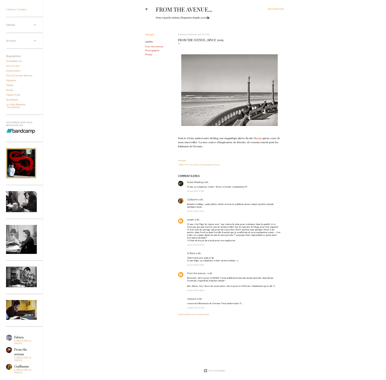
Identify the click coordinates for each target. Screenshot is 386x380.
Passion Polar (13, 95)
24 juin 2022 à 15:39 (195, 265)
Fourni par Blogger (217, 370)
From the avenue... (184, 9)
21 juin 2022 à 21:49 (195, 211)
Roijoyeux (11, 80)
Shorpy (148, 54)
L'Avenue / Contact (16, 9)
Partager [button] (149, 34)
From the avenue (154, 46)
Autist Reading (195, 182)
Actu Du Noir (13, 66)
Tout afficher (13, 107)
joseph (190, 219)
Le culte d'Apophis (15, 104)
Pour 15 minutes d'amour (19, 75)
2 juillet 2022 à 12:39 (195, 308)
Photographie (152, 50)
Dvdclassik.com (14, 61)
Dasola (9, 85)
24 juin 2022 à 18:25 (195, 290)
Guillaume (192, 199)
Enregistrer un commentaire (193, 314)
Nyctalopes (12, 99)
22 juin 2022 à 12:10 (195, 245)
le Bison (191, 253)
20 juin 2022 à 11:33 (195, 191)
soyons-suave (13, 70)
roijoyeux (191, 298)
